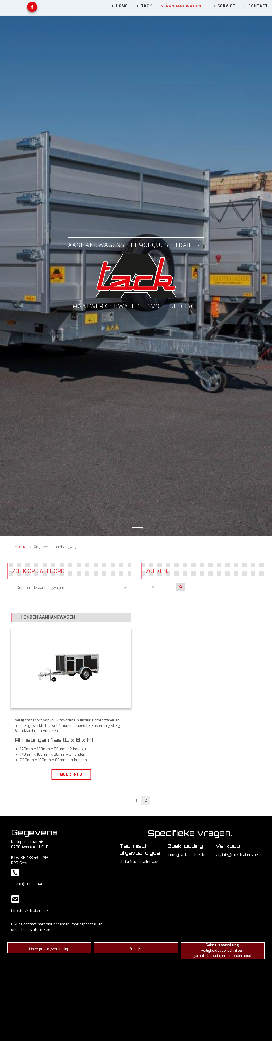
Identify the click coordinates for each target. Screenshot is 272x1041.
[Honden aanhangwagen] (71, 667)
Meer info (71, 774)
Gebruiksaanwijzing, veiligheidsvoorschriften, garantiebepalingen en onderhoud (222, 950)
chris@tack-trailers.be (139, 861)
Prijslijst (136, 948)
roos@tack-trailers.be (187, 854)
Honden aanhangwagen (47, 617)
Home (20, 546)
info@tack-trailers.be (29, 910)
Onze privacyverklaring (49, 948)
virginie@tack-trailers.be (236, 854)
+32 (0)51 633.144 (26, 884)
